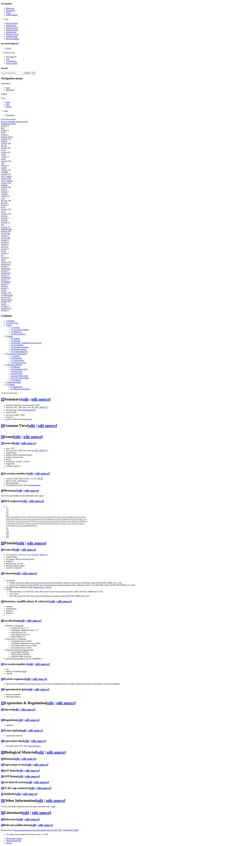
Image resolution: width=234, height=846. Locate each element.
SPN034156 (5, 269)
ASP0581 (5, 172)
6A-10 (3, 150)
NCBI (40, 479)
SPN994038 (5, 278)
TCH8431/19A (7, 295)
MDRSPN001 (6, 229)
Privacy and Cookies (14, 838)
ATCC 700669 (6, 181)
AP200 (3, 168)
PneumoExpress (34, 746)
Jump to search (22, 122)
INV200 (4, 220)
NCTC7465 (5, 234)
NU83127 (5, 242)
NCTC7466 (5, 238)
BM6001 (4, 185)
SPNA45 (4, 286)
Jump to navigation (8, 122)
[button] (2, 19)
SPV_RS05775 (41, 407)
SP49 (3, 260)
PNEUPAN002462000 (26, 410)
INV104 (4, 216)
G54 (2, 198)
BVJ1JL (4, 190)
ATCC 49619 (6, 176)
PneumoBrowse (34, 485)
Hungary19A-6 (7, 137)
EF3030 (4, 141)
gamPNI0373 (6, 308)
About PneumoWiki (13, 841)
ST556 (3, 291)
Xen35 (3, 304)
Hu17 (3, 212)
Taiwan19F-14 (6, 299)
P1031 (3, 251)
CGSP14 (4, 194)
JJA (2, 225)
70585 (3, 155)
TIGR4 (13, 124)
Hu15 (3, 207)
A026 (3, 159)
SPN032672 (5, 264)
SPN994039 (5, 282)
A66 (2, 163)
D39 (2, 128)
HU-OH (4, 203)
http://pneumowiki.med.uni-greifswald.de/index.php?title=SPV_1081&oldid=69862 (46, 830)
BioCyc (25, 481)
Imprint (8, 843)
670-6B (4, 146)
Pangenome (5, 124)
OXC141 (4, 247)
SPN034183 (5, 273)
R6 (2, 256)
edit (25, 399)
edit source (40, 399)
